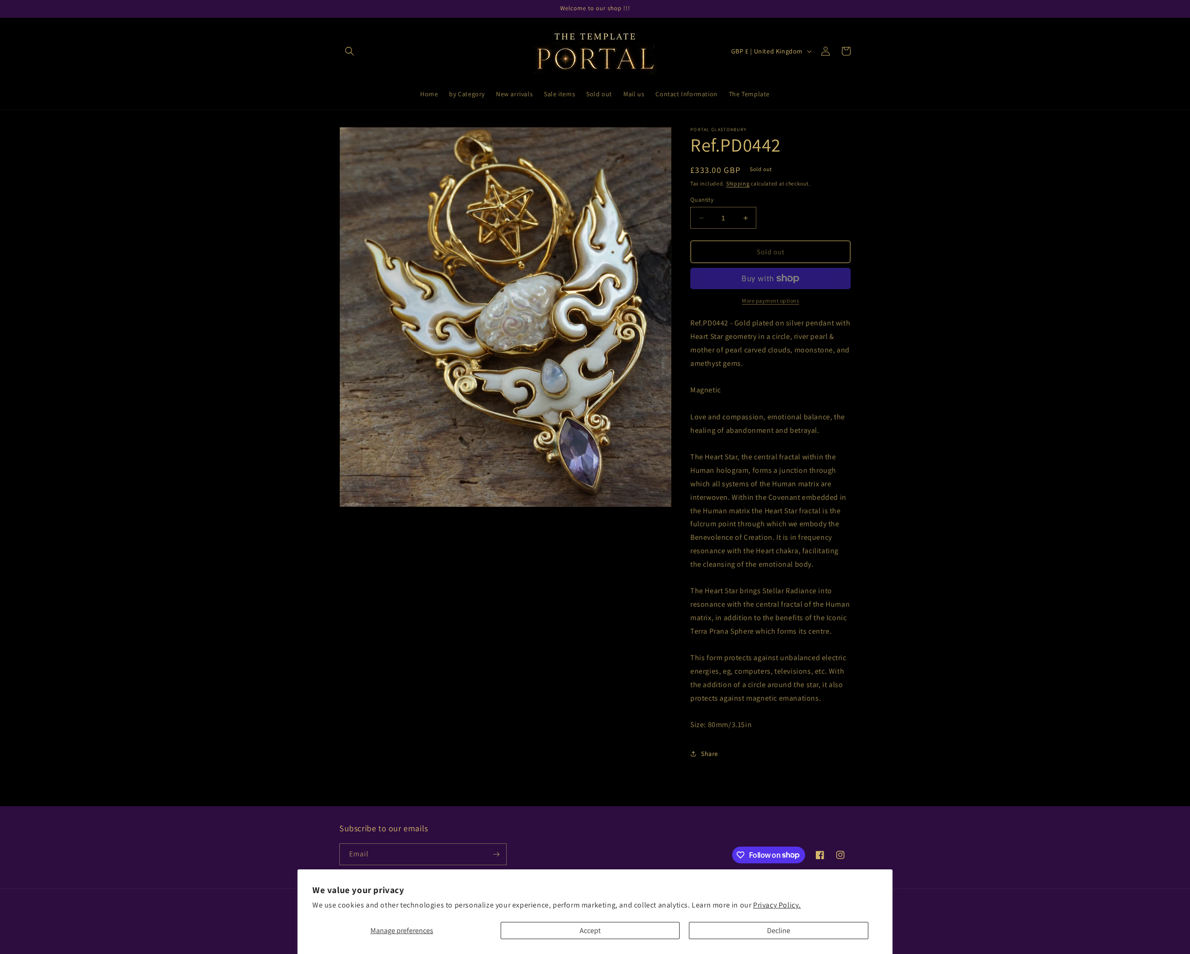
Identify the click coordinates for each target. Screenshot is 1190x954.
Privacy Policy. (777, 905)
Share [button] (709, 753)
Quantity (702, 200)
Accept (590, 930)
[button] (349, 51)
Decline (778, 930)
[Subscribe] (496, 854)
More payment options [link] (770, 300)
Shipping (738, 183)
